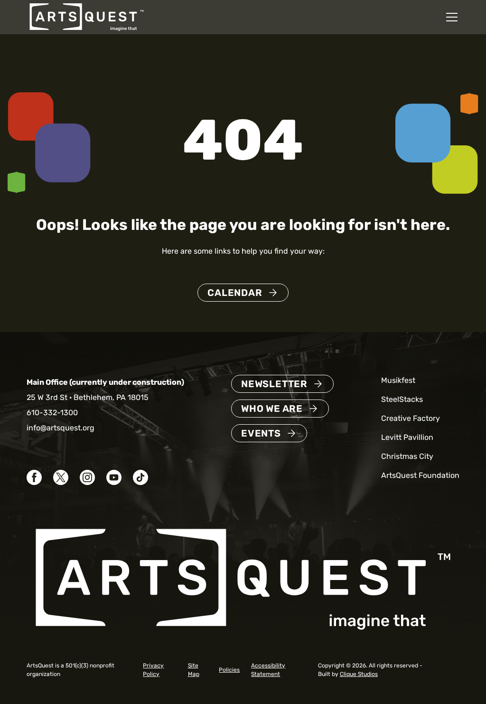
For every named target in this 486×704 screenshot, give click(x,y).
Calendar (234, 292)
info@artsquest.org (60, 427)
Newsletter (274, 384)
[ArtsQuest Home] (87, 16)
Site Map (193, 669)
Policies (229, 669)
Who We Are (272, 408)
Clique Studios (359, 674)
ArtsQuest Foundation (420, 475)
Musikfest (398, 380)
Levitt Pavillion (407, 437)
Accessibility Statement (268, 669)
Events (261, 433)
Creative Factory (410, 418)
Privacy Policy (153, 669)
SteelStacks (402, 399)
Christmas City (407, 456)
